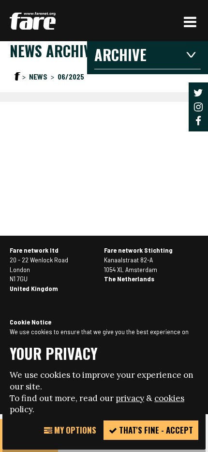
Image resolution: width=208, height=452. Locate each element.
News (39, 76)
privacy (130, 398)
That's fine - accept (155, 430)
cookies (169, 398)
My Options (74, 430)
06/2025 (71, 76)
